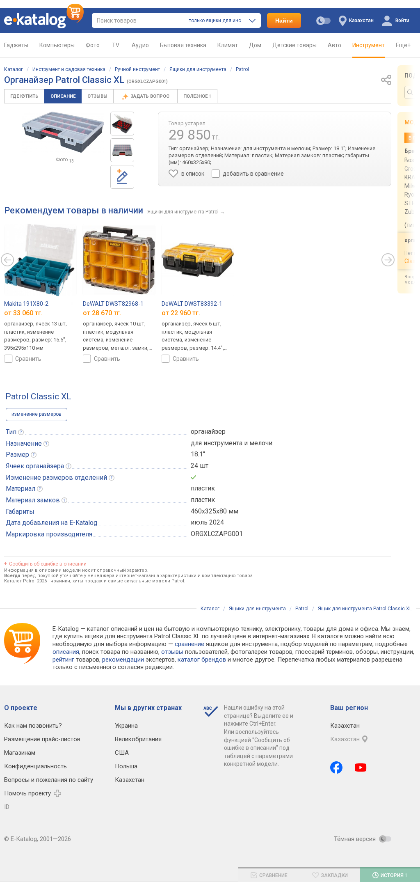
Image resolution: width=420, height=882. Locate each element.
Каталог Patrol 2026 (25, 581)
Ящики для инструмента (197, 69)
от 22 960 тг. (181, 313)
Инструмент (368, 45)
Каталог (13, 69)
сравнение (189, 644)
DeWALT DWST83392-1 (192, 303)
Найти (284, 20)
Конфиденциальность (35, 766)
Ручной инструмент (137, 69)
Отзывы (97, 96)
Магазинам (19, 752)
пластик (203, 488)
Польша (126, 766)
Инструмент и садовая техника (68, 69)
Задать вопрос (150, 96)
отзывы (172, 651)
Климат (227, 45)
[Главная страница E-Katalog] (44, 20)
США (122, 752)
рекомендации (123, 659)
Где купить (24, 96)
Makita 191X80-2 (26, 303)
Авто (334, 45)
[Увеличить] (63, 132)
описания (65, 651)
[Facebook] (336, 767)
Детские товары (294, 45)
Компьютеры (57, 45)
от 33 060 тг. (23, 313)
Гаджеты (16, 45)
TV (116, 45)
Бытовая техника (183, 45)
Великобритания (138, 739)
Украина (126, 725)
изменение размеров (36, 414)
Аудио (140, 45)
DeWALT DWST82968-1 (113, 303)
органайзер (208, 431)
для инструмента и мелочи (231, 443)
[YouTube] (361, 767)
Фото (93, 45)
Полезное (197, 96)
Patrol (242, 69)
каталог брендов (202, 659)
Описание (62, 96)
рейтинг (63, 659)
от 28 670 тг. (102, 313)
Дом (255, 45)
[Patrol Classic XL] (122, 123)
